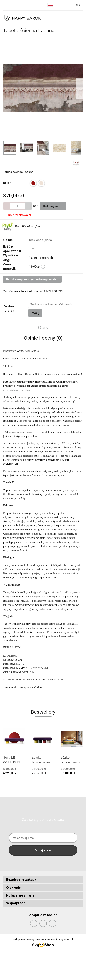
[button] (43, 879)
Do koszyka (50, 206)
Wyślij (35, 313)
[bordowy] (33, 183)
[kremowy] (41, 183)
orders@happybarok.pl (17, 389)
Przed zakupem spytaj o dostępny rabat (32, 279)
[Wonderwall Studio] (76, 163)
